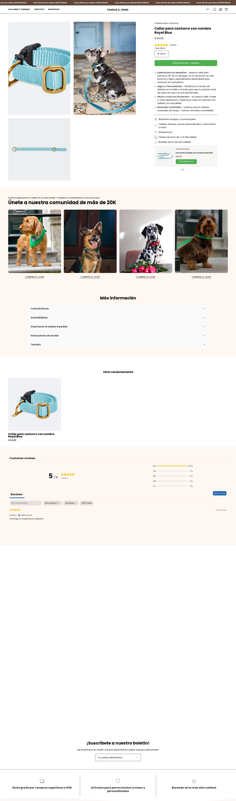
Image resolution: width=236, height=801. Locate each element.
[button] (19, 9)
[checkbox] (87, 503)
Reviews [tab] (17, 494)
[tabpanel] (118, 518)
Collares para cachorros (166, 23)
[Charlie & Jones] (118, 9)
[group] (118, 410)
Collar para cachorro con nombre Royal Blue (31, 435)
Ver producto (186, 162)
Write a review (219, 493)
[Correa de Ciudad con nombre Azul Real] (165, 156)
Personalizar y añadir (186, 63)
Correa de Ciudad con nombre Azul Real (194, 153)
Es (208, 9)
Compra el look (34, 277)
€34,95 (12, 440)
